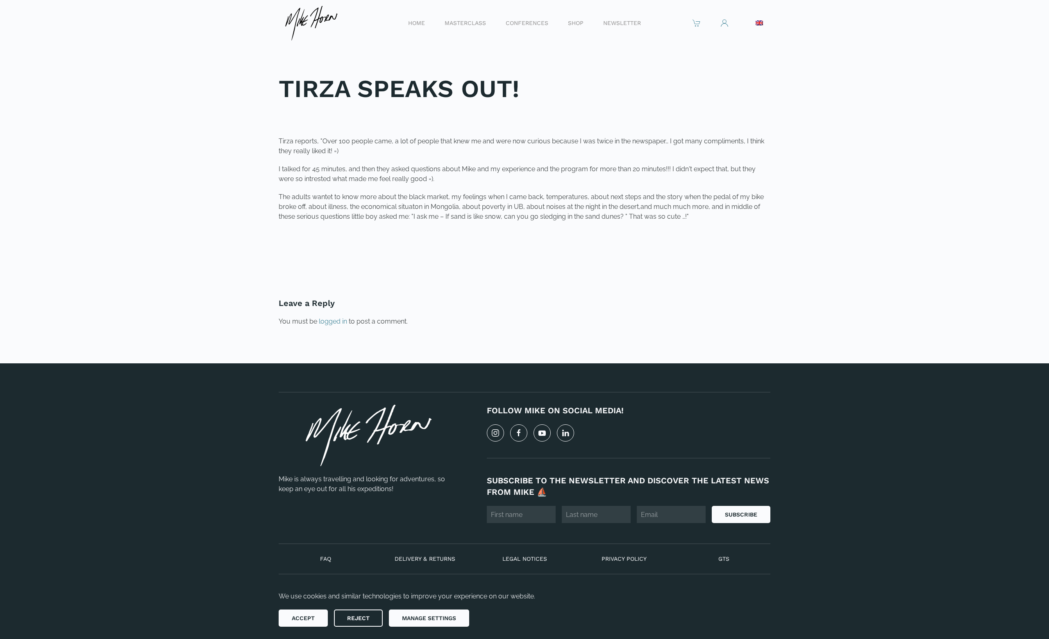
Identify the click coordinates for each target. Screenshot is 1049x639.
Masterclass (465, 22)
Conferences (527, 22)
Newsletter (622, 22)
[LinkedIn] (565, 433)
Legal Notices (524, 558)
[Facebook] (518, 433)
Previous (304, 262)
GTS (723, 558)
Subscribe (741, 514)
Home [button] (416, 22)
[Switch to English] (759, 23)
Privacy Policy (624, 558)
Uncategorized (335, 115)
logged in (333, 321)
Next (752, 262)
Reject (358, 618)
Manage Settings (429, 618)
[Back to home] (311, 22)
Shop (576, 22)
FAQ (325, 558)
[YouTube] (542, 433)
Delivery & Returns (425, 558)
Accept (303, 618)
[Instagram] (495, 433)
